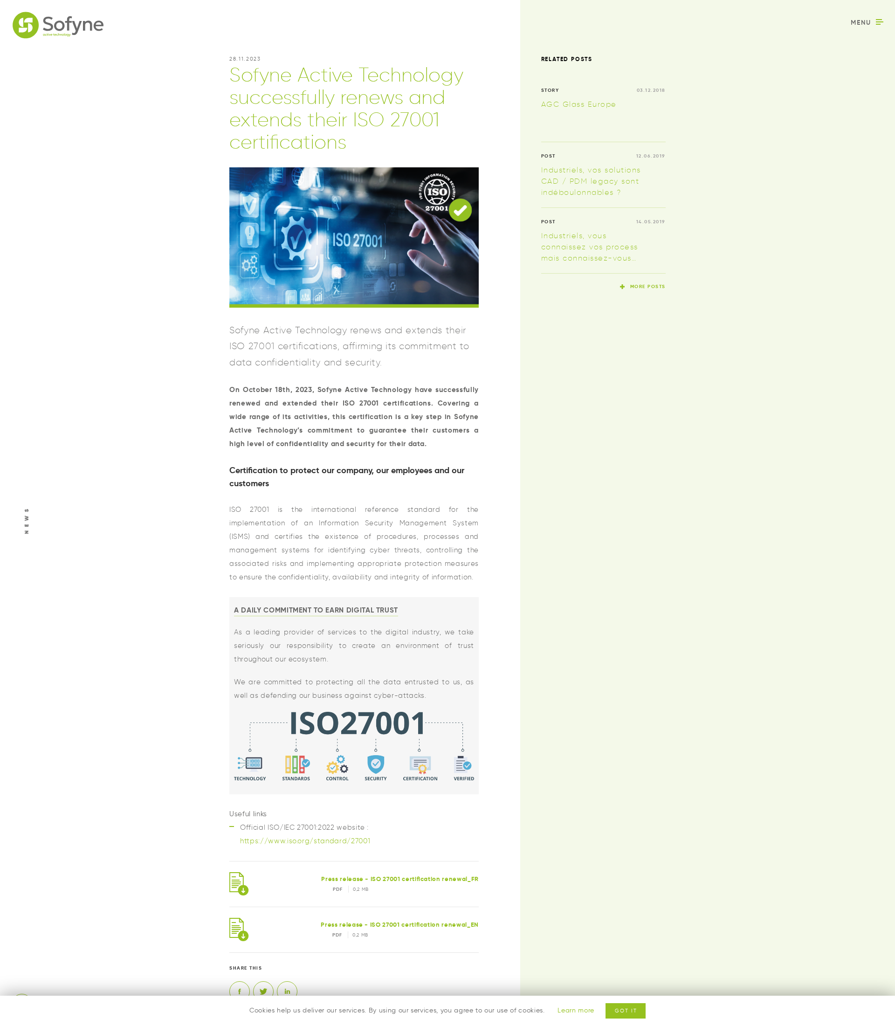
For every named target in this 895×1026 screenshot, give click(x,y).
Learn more (576, 1010)
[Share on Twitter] (263, 991)
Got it (626, 1010)
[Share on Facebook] (239, 991)
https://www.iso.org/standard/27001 (305, 841)
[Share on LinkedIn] (287, 991)
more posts (648, 286)
